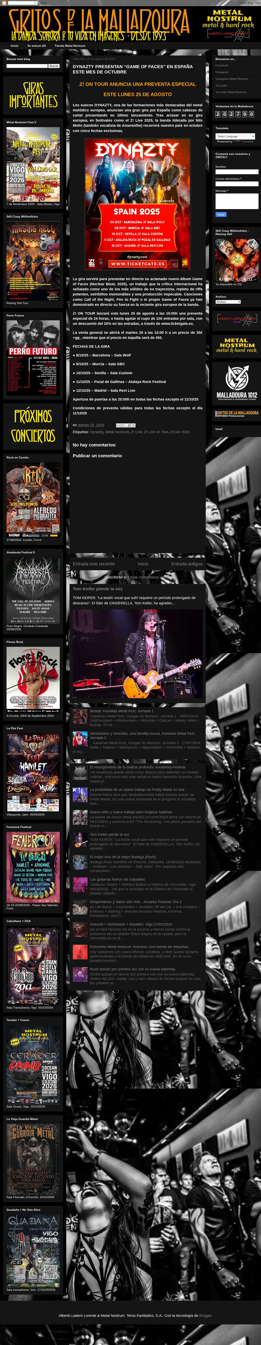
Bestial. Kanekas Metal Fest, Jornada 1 (122, 711)
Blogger (205, 1316)
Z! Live (136, 432)
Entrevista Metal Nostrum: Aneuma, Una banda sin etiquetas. (139, 947)
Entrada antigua (186, 563)
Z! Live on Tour (156, 432)
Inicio (15, 45)
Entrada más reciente (94, 563)
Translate (247, 141)
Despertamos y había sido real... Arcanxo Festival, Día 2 (135, 902)
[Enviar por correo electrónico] (118, 425)
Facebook (222, 65)
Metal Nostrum (117, 432)
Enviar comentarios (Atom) (149, 577)
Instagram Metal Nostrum (232, 78)
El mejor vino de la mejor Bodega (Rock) (123, 857)
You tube (221, 85)
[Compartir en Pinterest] (134, 425)
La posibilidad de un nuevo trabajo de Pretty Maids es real (137, 790)
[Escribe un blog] (122, 425)
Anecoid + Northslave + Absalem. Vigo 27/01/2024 (131, 924)
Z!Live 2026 (179, 432)
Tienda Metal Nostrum (70, 45)
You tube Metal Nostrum (231, 92)
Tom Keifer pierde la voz (98, 588)
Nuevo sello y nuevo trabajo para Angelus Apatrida (131, 812)
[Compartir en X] (126, 425)
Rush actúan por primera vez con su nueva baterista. (133, 969)
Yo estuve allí (36, 45)
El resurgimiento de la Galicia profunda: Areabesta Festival (137, 767)
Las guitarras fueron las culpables (117, 879)
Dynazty (96, 432)
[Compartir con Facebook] (130, 425)
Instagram (222, 72)
